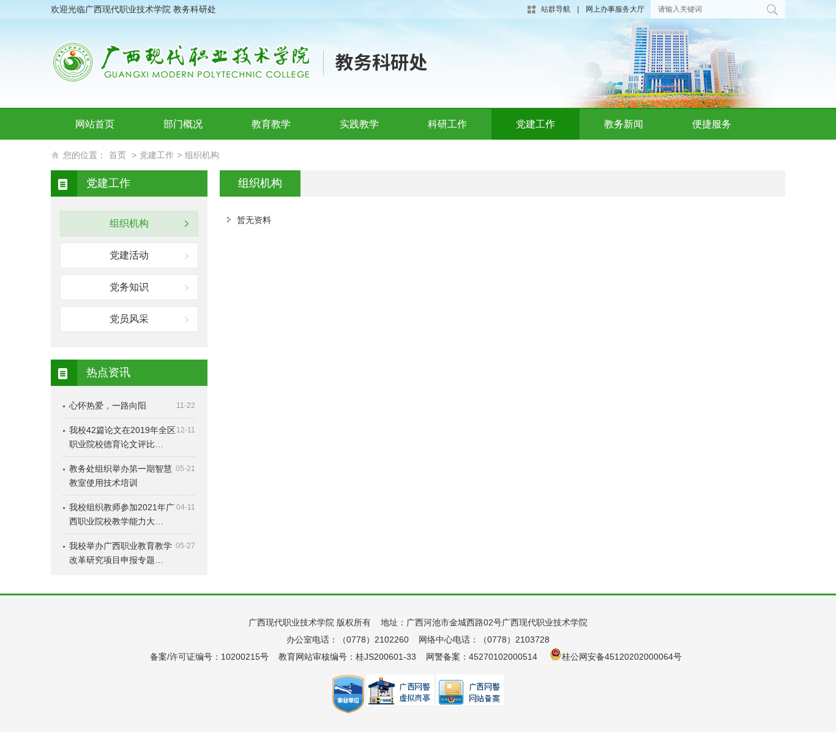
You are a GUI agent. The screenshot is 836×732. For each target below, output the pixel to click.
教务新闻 (623, 124)
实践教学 (359, 124)
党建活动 (129, 255)
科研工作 (447, 124)
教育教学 (271, 124)
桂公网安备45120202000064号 (624, 657)
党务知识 (129, 287)
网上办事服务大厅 (615, 9)
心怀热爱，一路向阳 (107, 405)
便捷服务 (711, 124)
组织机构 (202, 155)
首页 (117, 155)
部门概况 (183, 124)
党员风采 (129, 319)
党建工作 (535, 124)
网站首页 (94, 124)
